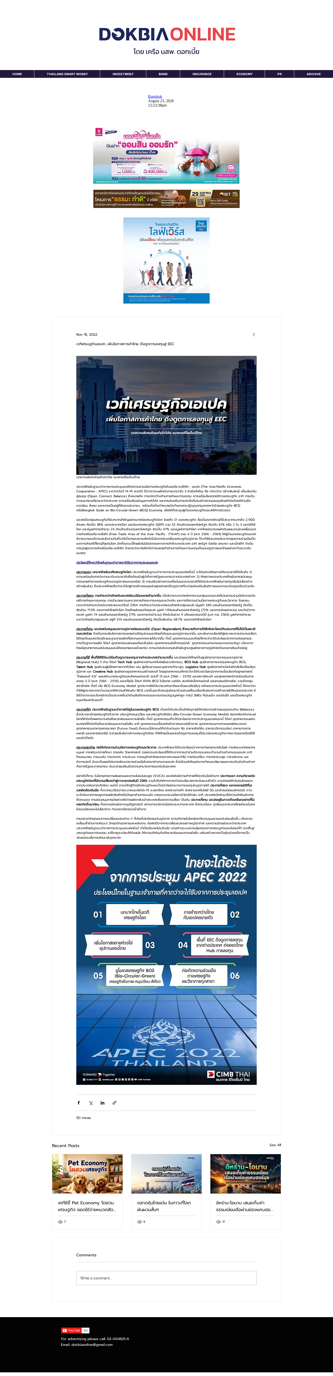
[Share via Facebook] (78, 1102)
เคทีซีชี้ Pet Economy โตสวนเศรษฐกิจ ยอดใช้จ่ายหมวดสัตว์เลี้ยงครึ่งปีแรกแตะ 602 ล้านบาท (87, 1206)
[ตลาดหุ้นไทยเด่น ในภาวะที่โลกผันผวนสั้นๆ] (166, 1174)
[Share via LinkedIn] (102, 1102)
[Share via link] (114, 1102)
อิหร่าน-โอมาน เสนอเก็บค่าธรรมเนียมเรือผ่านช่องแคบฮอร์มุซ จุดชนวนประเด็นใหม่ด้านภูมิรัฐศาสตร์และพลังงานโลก (244, 1206)
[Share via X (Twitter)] (90, 1102)
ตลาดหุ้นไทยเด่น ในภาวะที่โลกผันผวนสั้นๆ (164, 1206)
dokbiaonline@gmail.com (92, 1344)
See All (275, 1145)
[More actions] (254, 334)
